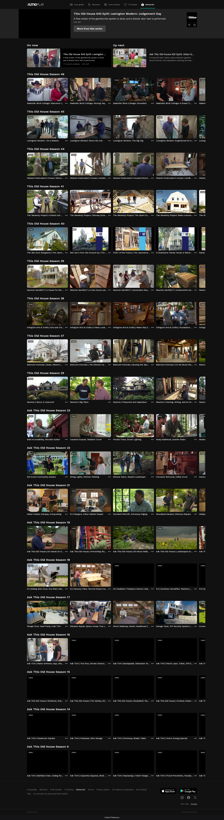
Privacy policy (103, 789)
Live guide (79, 5)
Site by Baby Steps (189, 812)
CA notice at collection (123, 789)
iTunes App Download (168, 791)
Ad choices (141, 789)
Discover (96, 5)
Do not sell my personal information (50, 793)
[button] (90, 28)
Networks (149, 5)
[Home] (35, 4)
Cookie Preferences (112, 817)
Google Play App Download (188, 791)
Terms (91, 789)
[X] (195, 797)
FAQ (29, 793)
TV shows (132, 5)
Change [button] (194, 804)
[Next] (197, 89)
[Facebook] (189, 797)
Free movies (114, 5)
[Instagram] (182, 797)
